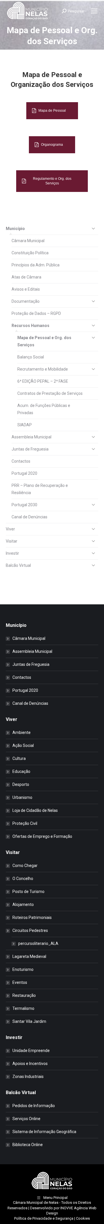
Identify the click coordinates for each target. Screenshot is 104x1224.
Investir (12, 553)
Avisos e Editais (26, 289)
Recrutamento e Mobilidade (42, 369)
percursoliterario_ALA (38, 943)
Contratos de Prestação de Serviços (50, 393)
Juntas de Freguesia (30, 449)
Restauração (24, 995)
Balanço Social (30, 357)
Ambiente (21, 732)
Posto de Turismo (28, 891)
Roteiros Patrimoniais (32, 917)
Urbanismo (22, 797)
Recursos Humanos (30, 325)
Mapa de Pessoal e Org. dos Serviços (44, 341)
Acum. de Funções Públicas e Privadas (43, 409)
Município (15, 228)
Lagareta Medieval (29, 956)
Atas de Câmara (26, 277)
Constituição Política (30, 253)
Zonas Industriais (28, 1076)
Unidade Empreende (31, 1050)
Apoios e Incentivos (30, 1063)
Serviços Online (26, 1118)
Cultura (19, 758)
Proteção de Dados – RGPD (36, 313)
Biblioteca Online (27, 1144)
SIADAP (24, 425)
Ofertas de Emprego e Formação (42, 836)
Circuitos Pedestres (30, 930)
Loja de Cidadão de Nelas (35, 810)
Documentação (26, 301)
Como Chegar (25, 865)
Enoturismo (23, 969)
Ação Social (23, 745)
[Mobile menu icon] (94, 11)
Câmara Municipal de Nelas (35, 1202)
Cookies (83, 1218)
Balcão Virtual (18, 565)
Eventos (19, 982)
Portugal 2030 (24, 504)
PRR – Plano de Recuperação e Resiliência (40, 489)
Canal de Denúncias (29, 517)
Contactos (21, 461)
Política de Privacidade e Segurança (43, 1218)
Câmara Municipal (28, 240)
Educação (21, 771)
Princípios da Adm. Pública (36, 265)
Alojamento (23, 904)
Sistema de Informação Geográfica (44, 1131)
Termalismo (23, 1008)
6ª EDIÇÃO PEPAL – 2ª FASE (42, 381)
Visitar (11, 541)
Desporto (20, 784)
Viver (10, 529)
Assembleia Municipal (31, 437)
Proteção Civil (24, 823)
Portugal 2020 (24, 473)
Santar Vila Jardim (29, 1021)
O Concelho (22, 878)
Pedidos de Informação (33, 1105)
